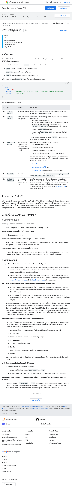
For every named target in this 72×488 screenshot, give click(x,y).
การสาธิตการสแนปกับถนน (19, 280)
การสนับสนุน (52, 440)
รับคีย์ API (35, 164)
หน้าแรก (4, 23)
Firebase (4, 462)
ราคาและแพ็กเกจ (53, 434)
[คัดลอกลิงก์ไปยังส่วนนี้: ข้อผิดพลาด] (15, 54)
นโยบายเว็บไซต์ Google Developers (40, 408)
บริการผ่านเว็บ (29, 443)
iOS (27, 437)
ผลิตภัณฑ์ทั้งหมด (6, 471)
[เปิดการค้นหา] (47, 2)
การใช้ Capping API (60, 186)
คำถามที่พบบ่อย (6, 434)
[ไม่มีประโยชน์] (68, 23)
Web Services (8, 8)
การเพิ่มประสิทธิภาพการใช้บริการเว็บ (11, 444)
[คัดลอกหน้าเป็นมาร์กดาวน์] (26, 30)
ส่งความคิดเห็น (63, 30)
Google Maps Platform (22, 23)
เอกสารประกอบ (34, 23)
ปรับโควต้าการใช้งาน (37, 170)
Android (28, 434)
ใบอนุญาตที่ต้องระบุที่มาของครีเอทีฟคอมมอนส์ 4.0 (33, 406)
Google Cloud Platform (9, 465)
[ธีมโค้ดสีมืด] (65, 83)
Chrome (4, 459)
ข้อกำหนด (4, 479)
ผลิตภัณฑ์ (11, 23)
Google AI (5, 468)
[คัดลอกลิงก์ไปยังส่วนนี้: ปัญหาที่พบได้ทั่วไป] (19, 260)
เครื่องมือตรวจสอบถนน (38, 280)
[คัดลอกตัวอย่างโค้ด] (68, 83)
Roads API (21, 8)
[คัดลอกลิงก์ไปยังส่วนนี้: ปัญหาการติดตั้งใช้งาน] (20, 220)
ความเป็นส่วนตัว (13, 479)
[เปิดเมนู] (3, 2)
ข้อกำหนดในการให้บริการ (55, 443)
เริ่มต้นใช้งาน (50, 8)
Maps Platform (23, 2)
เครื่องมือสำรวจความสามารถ (9, 437)
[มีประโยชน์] (65, 23)
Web (27, 440)
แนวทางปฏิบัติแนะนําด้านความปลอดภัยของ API (12, 440)
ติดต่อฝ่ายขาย (63, 8)
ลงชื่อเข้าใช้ (67, 2)
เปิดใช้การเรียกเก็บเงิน (38, 167)
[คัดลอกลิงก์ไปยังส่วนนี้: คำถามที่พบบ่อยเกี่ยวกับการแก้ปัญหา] (38, 215)
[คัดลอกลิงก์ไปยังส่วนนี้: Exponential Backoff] (24, 196)
